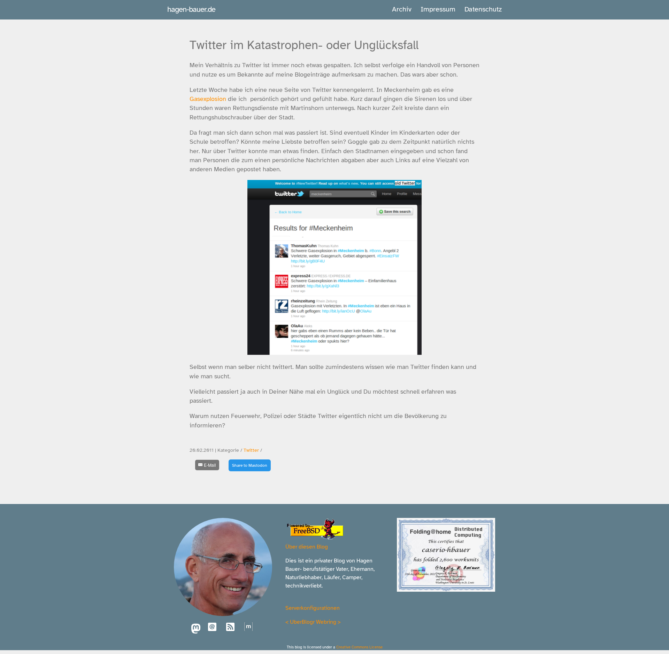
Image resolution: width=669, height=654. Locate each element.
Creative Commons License (359, 647)
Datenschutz (483, 9)
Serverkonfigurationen (312, 608)
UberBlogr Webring (313, 621)
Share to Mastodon (249, 465)
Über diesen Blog (306, 546)
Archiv (402, 9)
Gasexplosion (208, 99)
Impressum (438, 9)
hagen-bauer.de (191, 9)
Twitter (251, 450)
